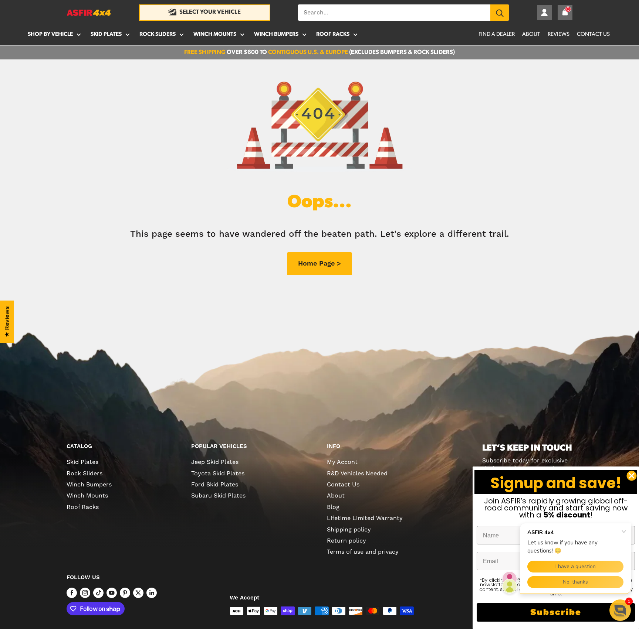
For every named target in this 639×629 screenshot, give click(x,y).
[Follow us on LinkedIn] (151, 593)
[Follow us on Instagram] (85, 593)
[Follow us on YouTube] (111, 593)
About (531, 34)
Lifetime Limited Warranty (365, 518)
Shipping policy (349, 529)
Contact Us (593, 34)
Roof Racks (332, 34)
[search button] (499, 12)
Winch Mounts (214, 34)
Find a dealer (497, 34)
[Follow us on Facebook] (72, 593)
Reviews (558, 34)
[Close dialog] (631, 475)
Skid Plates (106, 34)
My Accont (342, 461)
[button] (620, 610)
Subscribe (555, 612)
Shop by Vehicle (50, 34)
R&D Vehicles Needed (357, 473)
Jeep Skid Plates (215, 461)
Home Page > (319, 263)
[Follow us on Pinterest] (125, 593)
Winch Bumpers (276, 34)
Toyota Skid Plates (217, 473)
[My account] (544, 12)
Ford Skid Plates (214, 484)
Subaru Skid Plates (218, 495)
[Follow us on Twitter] (138, 593)
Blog (333, 506)
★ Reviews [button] (7, 321)
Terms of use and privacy (363, 551)
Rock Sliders (157, 34)
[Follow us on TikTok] (98, 593)
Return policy (346, 540)
